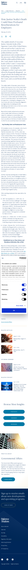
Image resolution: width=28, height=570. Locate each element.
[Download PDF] (2, 36)
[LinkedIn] (7, 559)
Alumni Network (4, 526)
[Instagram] (13, 559)
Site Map (3, 533)
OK (14, 310)
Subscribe (3, 529)
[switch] (24, 289)
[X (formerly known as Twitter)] (2, 559)
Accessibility (4, 536)
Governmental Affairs (6, 322)
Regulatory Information (6, 539)
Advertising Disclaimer (6, 542)
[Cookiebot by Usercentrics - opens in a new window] (19, 258)
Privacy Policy (4, 545)
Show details (19, 305)
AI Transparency (4, 548)
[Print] (6, 36)
